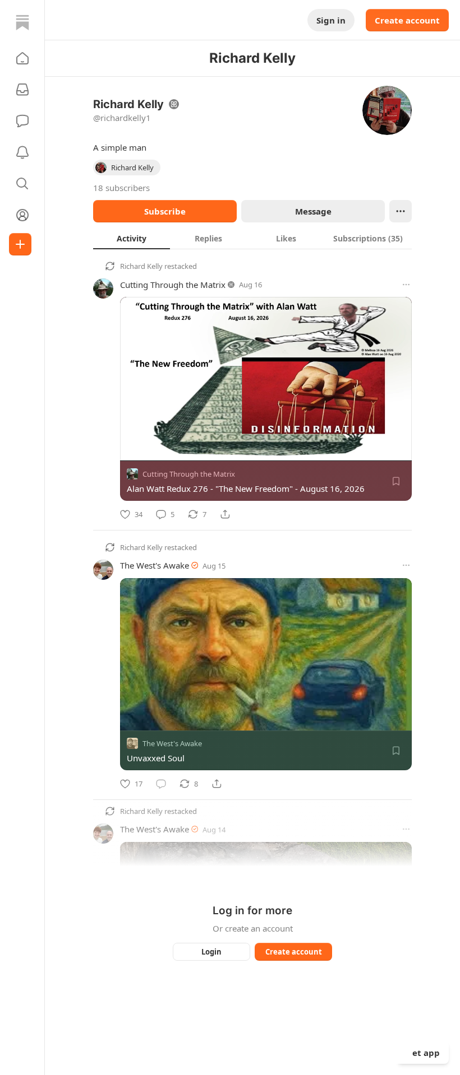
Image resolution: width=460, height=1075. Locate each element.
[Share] (224, 514)
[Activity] (22, 152)
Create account (407, 20)
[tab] (131, 238)
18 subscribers (121, 187)
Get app (423, 1052)
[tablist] (252, 238)
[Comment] (161, 784)
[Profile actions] (400, 211)
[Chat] (22, 121)
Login (211, 952)
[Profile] (22, 215)
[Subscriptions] (22, 89)
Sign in (331, 20)
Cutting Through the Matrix (173, 284)
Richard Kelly (141, 266)
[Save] (396, 481)
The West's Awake (154, 565)
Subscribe (165, 211)
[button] (22, 58)
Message (313, 211)
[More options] (406, 285)
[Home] (22, 22)
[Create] (20, 244)
